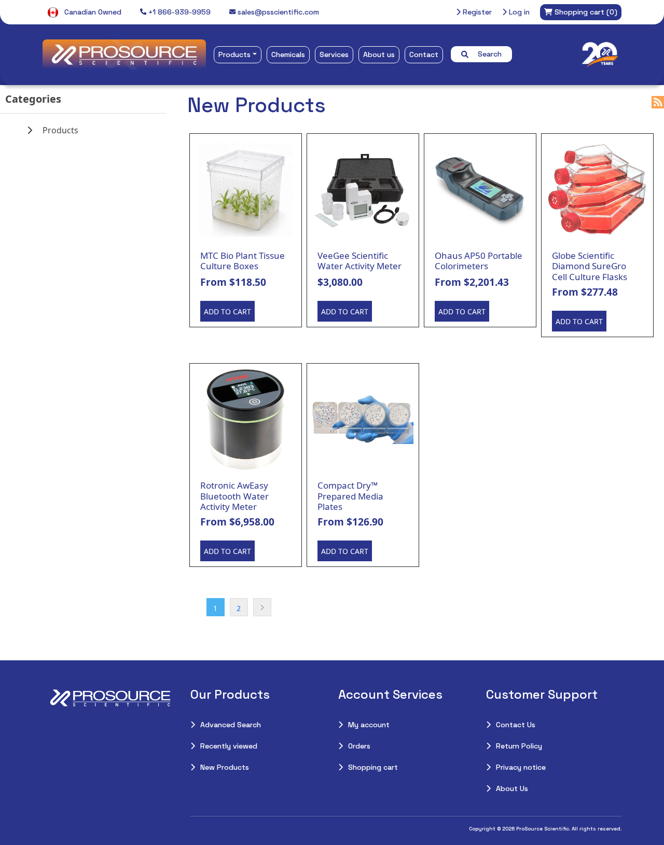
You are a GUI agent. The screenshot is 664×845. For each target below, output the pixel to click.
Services (334, 54)
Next (262, 607)
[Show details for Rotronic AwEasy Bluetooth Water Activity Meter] (245, 419)
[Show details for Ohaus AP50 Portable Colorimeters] (480, 189)
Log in (518, 12)
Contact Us (515, 724)
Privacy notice (521, 767)
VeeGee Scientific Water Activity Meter (359, 261)
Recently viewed (228, 746)
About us (379, 54)
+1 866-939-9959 (178, 12)
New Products (224, 767)
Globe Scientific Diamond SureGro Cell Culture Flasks (589, 266)
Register (476, 12)
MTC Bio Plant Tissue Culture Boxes (242, 261)
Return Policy (519, 746)
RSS (658, 102)
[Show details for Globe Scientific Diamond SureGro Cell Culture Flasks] (597, 189)
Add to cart (227, 311)
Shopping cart (373, 767)
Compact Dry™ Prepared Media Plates (350, 496)
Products (234, 54)
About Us (512, 788)
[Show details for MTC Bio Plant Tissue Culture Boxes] (245, 189)
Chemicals (288, 54)
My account (369, 724)
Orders (359, 746)
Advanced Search (230, 724)
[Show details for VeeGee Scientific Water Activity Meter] (362, 189)
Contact (423, 54)
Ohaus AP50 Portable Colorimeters (478, 261)
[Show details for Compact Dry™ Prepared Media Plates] (362, 419)
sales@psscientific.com (277, 12)
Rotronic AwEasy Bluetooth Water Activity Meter (234, 496)
